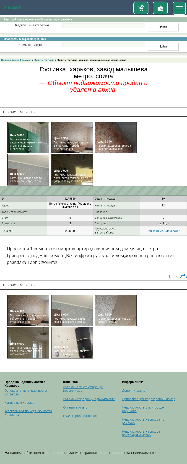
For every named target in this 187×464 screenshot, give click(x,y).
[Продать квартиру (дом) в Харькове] (160, 8)
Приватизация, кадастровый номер (148, 399)
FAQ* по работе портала (81, 416)
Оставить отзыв (75, 407)
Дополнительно (133, 390)
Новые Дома (155, 231)
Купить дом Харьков (20, 402)
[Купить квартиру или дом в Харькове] (140, 8)
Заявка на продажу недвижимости (89, 399)
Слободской (172, 231)
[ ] (170, 276)
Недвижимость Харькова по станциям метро (141, 433)
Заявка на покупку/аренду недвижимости (83, 388)
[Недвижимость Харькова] (12, 8)
